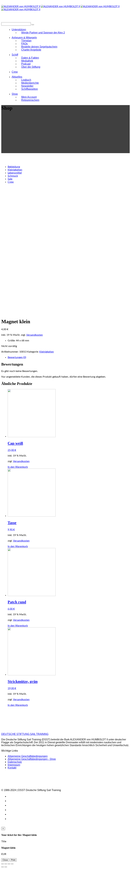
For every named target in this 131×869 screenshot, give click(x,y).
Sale (10, 179)
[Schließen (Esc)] (2, 863)
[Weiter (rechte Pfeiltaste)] (5, 866)
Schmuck (13, 176)
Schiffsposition (29, 89)
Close (5, 860)
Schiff (15, 54)
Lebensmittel (15, 173)
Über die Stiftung (30, 67)
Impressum (14, 764)
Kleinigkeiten (15, 170)
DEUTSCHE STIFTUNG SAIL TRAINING (24, 734)
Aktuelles (17, 76)
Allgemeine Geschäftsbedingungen (28, 756)
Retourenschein (30, 100)
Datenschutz (15, 762)
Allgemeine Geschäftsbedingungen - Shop (32, 759)
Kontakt (12, 767)
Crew (15, 71)
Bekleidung (14, 166)
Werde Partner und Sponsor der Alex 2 (43, 32)
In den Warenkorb (18, 467)
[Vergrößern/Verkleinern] (12, 863)
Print (13, 860)
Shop (15, 94)
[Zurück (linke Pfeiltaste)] (2, 866)
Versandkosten (34, 335)
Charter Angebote (31, 49)
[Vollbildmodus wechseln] (9, 863)
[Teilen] (5, 863)
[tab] (69, 357)
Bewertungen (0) (17, 357)
